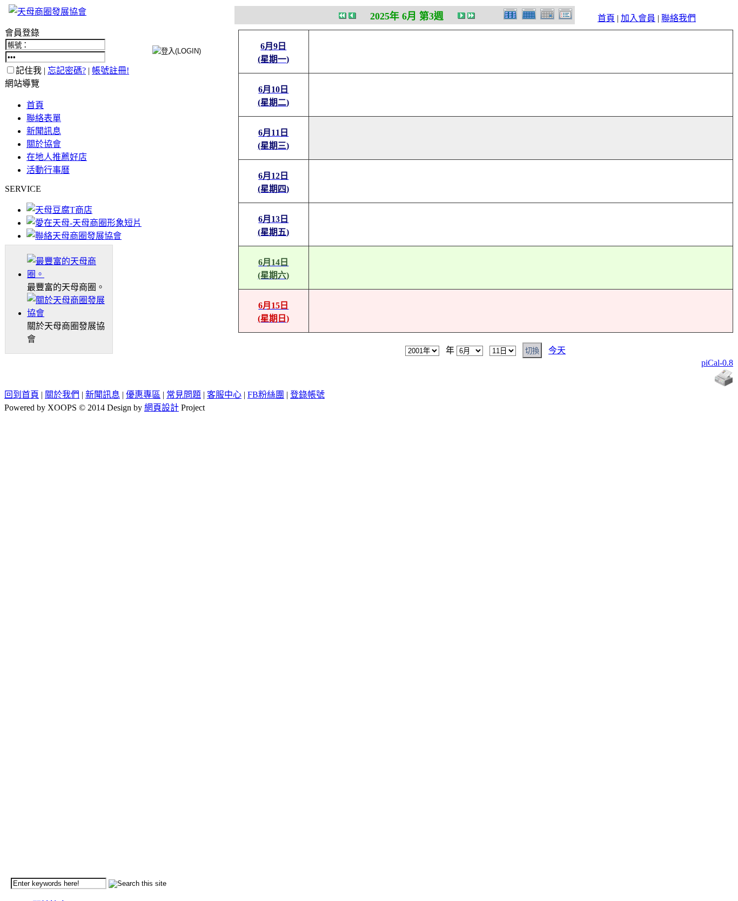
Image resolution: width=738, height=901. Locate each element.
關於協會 (43, 144)
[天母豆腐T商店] (59, 209)
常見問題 (183, 394)
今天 (557, 350)
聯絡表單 (43, 118)
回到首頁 (21, 394)
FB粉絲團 (265, 394)
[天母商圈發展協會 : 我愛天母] (47, 11)
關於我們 (62, 394)
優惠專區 (143, 394)
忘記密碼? (67, 70)
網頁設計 (161, 407)
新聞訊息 (43, 131)
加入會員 (638, 18)
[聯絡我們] (74, 235)
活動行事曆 (48, 169)
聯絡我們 (678, 18)
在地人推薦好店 (56, 157)
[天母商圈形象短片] (84, 222)
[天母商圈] (69, 274)
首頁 (606, 18)
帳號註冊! (110, 70)
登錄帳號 (307, 394)
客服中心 (224, 394)
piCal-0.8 (717, 362)
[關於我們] (69, 313)
